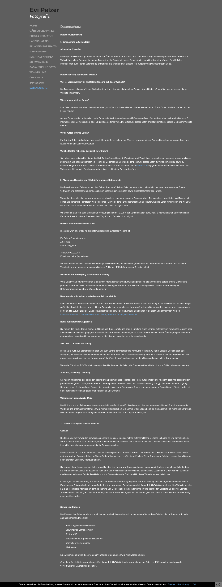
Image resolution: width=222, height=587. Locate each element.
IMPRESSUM (36, 82)
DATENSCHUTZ (38, 88)
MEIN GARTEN (37, 51)
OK (194, 584)
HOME (33, 25)
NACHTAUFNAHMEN (41, 57)
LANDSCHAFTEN (39, 41)
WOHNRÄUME (37, 72)
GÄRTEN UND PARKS (41, 31)
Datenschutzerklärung (178, 584)
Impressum (141, 165)
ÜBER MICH (36, 77)
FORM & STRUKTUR (41, 36)
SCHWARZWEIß (38, 62)
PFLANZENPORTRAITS (43, 46)
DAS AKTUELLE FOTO (42, 67)
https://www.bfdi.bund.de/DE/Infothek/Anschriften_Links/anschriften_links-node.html (99, 314)
